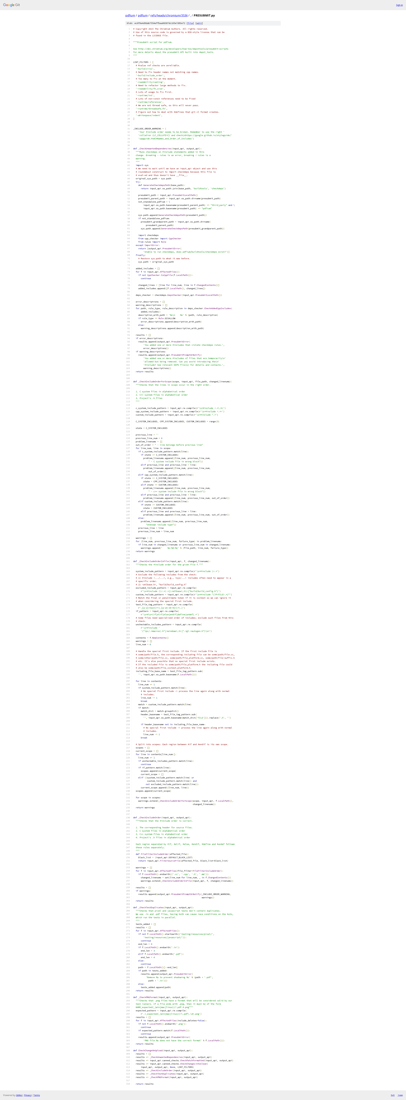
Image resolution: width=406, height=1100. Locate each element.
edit (199, 23)
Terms (36, 1095)
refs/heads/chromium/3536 (169, 15)
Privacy (27, 1095)
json (400, 1095)
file (190, 23)
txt (393, 1095)
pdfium (130, 15)
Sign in (399, 4)
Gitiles (19, 1095)
